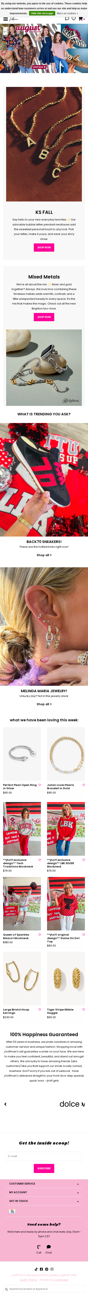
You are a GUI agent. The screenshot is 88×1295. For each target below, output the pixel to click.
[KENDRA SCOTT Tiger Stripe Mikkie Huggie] (66, 978)
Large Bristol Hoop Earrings (16, 1011)
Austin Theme (28, 1280)
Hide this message (42, 13)
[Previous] (5, 1104)
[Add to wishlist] (39, 785)
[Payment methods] (13, 1211)
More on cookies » (67, 13)
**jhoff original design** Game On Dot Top (63, 938)
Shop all (43, 555)
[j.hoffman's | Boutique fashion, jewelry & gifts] (13, 19)
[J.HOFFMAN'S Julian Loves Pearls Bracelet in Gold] (66, 754)
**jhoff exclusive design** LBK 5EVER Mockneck (60, 863)
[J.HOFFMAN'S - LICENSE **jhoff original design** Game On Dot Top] (66, 904)
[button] (67, 19)
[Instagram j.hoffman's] (52, 1269)
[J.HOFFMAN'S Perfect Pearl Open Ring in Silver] (22, 754)
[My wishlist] (74, 19)
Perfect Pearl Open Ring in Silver (20, 786)
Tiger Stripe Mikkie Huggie (60, 1011)
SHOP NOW (44, 317)
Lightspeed (61, 1280)
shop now (44, 247)
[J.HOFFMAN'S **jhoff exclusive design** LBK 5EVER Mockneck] (66, 829)
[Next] (82, 1104)
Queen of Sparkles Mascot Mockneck (16, 936)
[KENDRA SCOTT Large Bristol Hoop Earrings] (22, 978)
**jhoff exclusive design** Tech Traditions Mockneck (18, 863)
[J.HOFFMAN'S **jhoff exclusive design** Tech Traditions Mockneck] (22, 829)
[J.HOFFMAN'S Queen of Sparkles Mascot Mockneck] (22, 904)
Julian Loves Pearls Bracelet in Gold (60, 786)
